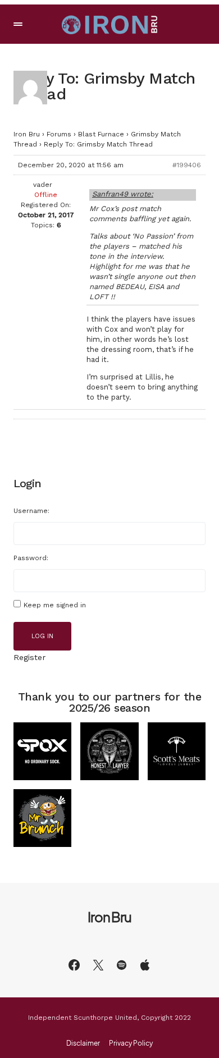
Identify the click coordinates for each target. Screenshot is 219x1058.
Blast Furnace (101, 134)
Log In (42, 636)
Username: (31, 511)
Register (29, 657)
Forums (59, 134)
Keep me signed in (55, 605)
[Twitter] (98, 964)
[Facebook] (74, 964)
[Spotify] (121, 964)
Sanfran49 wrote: (122, 194)
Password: (30, 558)
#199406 (186, 165)
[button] (18, 24)
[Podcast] (144, 964)
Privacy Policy (131, 1043)
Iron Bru (26, 134)
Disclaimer (83, 1043)
